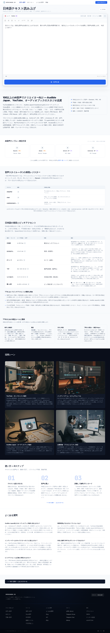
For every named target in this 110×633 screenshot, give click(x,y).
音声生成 (56, 82)
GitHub (68, 620)
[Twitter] (101, 631)
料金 (47, 2)
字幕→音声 (9, 617)
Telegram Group (70, 614)
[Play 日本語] (25, 243)
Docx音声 (28, 614)
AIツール (29, 2)
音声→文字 (29, 611)
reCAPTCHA (89, 620)
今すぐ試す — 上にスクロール (55, 502)
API (47, 617)
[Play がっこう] (24, 260)
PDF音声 (28, 617)
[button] (45, 16)
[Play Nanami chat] (18, 197)
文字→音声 (22, 2)
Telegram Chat (70, 617)
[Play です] (28, 269)
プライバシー (90, 611)
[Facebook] (103, 631)
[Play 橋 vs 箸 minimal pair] (28, 284)
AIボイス (8, 614)
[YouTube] (98, 631)
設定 (6, 76)
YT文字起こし (29, 623)
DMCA (88, 614)
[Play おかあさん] (25, 251)
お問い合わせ (69, 611)
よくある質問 (40, 2)
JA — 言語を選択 (98, 595)
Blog (47, 614)
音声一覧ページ (62, 160)
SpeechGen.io (12, 630)
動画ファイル (29, 620)
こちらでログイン (101, 2)
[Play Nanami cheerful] (18, 192)
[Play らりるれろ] (27, 277)
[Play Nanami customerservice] (18, 203)
